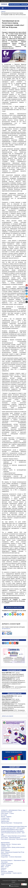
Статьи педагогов (5, 855)
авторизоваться (6, 628)
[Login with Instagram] (11, 633)
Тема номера (4, 862)
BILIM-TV (3, 870)
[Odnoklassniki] (15, 614)
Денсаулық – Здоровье (7, 871)
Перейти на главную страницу (15, 607)
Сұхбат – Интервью (6, 865)
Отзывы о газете (5, 819)
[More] (23, 614)
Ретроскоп (3, 868)
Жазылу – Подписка (6, 816)
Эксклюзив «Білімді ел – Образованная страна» (13, 860)
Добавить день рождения (7, 716)
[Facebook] (5, 614)
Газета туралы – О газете (7, 813)
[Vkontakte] (13, 614)
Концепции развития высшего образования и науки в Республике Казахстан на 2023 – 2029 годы (12, 832)
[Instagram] (5, 643)
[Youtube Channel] (15, 643)
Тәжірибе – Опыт (5, 845)
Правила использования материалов (10, 884)
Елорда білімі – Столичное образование (11, 856)
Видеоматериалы (5, 842)
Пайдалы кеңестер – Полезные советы (11, 844)
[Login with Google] (6, 633)
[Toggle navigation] (2, 8)
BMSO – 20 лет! (5, 866)
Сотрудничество (5, 818)
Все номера (4, 815)
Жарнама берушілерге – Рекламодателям (11, 823)
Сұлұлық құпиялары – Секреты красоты (11, 873)
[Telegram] (20, 614)
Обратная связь (5, 821)
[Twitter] (8, 614)
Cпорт (2, 874)
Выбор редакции (5, 850)
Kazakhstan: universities (7, 863)
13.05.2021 (4, 29)
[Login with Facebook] (3, 633)
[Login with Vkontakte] (8, 633)
